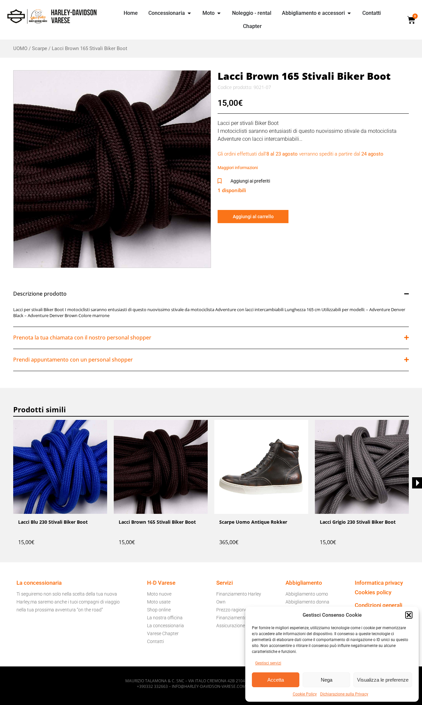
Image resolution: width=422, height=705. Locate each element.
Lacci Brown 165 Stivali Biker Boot (157, 522)
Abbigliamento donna (307, 601)
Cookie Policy (305, 694)
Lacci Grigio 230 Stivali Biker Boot (358, 522)
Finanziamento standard (241, 617)
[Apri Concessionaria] (189, 13)
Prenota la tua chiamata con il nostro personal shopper (82, 337)
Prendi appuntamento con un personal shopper (73, 359)
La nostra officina (165, 617)
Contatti (155, 641)
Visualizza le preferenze (382, 680)
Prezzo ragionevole (235, 609)
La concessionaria (165, 625)
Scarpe (39, 48)
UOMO (20, 48)
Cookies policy (373, 592)
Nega (326, 680)
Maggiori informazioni (238, 167)
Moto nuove (159, 594)
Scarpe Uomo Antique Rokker (253, 522)
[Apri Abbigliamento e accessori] (349, 13)
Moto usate (158, 601)
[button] (409, 615)
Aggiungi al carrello (253, 216)
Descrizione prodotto (40, 293)
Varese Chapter (163, 633)
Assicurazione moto (236, 625)
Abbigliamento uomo (307, 594)
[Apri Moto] (219, 13)
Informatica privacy (379, 582)
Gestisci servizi (268, 663)
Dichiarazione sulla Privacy (344, 694)
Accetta (275, 680)
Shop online (159, 609)
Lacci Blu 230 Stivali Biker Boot (53, 522)
